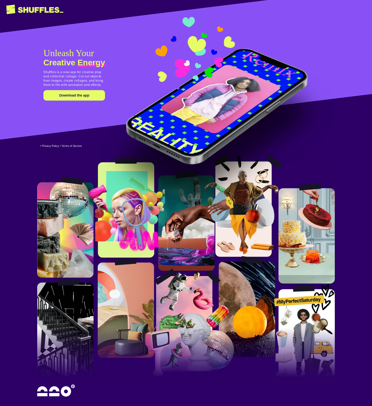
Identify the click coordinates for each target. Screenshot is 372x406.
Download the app (74, 95)
